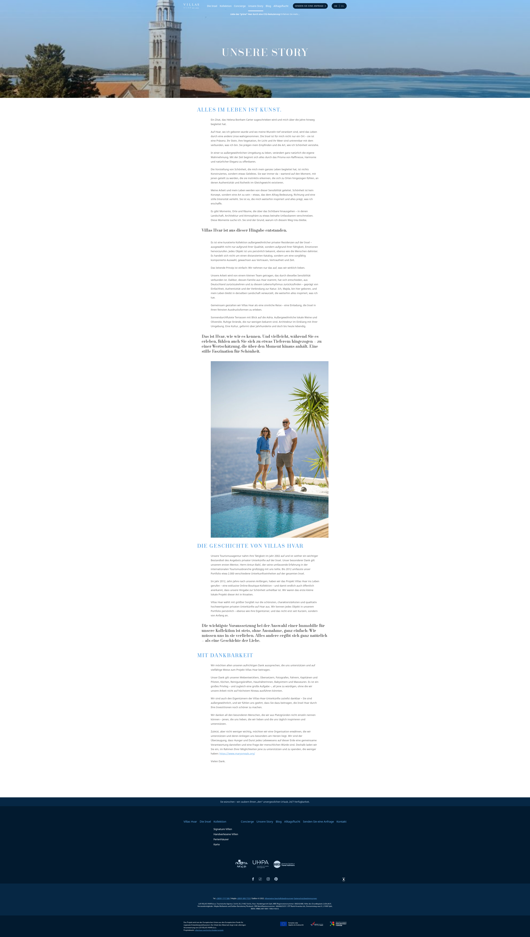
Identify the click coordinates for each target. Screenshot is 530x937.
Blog (268, 5)
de (335, 6)
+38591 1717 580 (223, 898)
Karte (217, 844)
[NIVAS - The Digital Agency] (343, 879)
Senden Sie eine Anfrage (309, 6)
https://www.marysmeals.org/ (237, 753)
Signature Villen (223, 829)
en (342, 6)
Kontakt (341, 821)
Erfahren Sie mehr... (265, 14)
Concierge (240, 5)
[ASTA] (284, 863)
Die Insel (212, 5)
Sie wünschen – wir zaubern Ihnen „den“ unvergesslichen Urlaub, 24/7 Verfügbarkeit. (265, 801)
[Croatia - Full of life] (242, 863)
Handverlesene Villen (226, 834)
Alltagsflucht (281, 5)
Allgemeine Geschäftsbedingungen (279, 898)
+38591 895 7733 (243, 898)
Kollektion (226, 5)
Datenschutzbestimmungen (305, 898)
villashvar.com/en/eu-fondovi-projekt (209, 930)
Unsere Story (255, 5)
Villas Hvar (190, 821)
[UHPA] (261, 863)
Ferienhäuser (221, 839)
